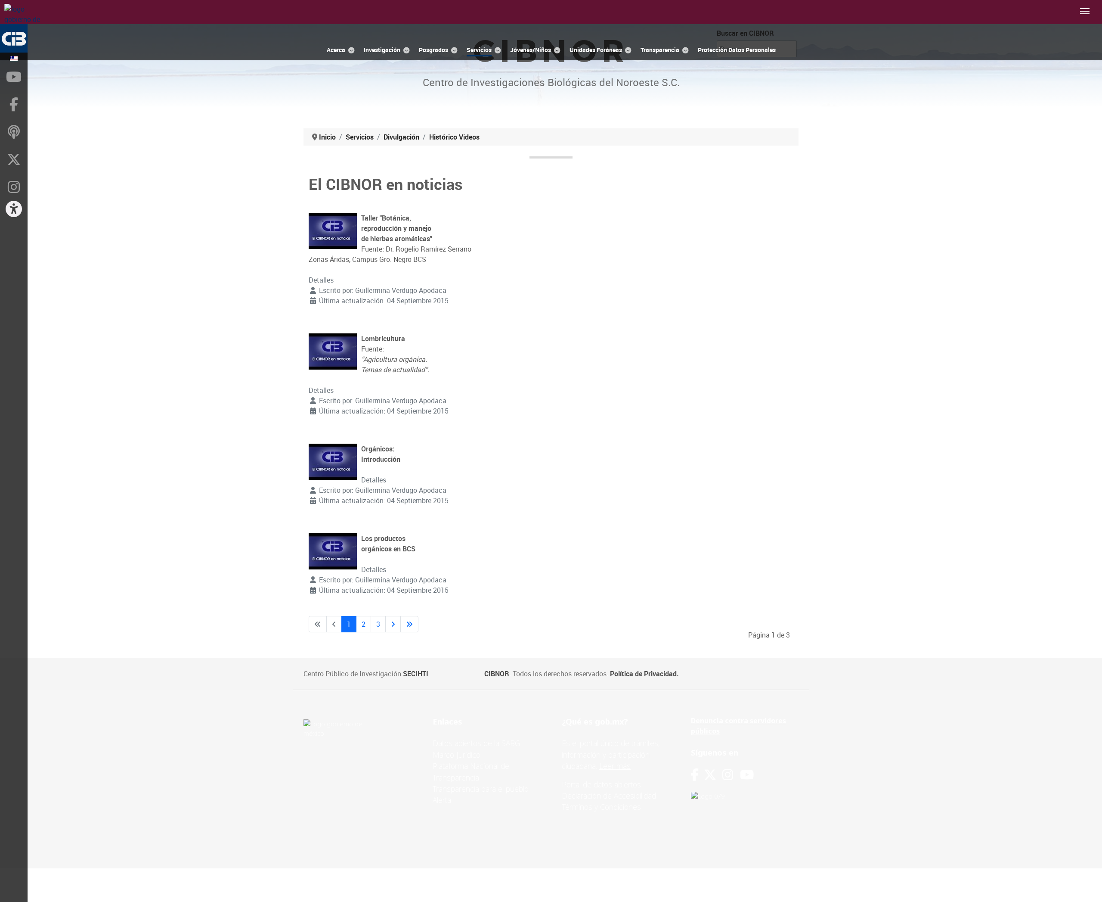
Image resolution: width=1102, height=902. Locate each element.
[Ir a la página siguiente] (393, 624)
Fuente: (395, 354)
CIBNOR (496, 673)
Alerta (442, 800)
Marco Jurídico (456, 755)
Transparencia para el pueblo (481, 789)
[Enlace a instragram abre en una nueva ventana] (727, 774)
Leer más (615, 766)
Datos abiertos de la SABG (476, 743)
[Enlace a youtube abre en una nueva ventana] (747, 774)
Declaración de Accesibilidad (609, 795)
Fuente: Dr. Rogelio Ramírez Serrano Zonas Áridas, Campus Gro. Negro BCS (390, 238)
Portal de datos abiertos (601, 784)
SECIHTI (415, 673)
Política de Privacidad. (644, 673)
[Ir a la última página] (409, 624)
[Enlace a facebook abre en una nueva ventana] (695, 774)
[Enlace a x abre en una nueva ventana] (713, 774)
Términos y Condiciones (601, 807)
